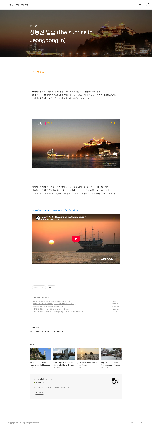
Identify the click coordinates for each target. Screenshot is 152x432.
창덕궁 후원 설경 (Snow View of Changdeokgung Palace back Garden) (56, 312)
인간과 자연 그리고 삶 (19, 4)
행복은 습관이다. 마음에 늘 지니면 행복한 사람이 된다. (51, 387)
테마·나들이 (37, 297)
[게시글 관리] (43, 287)
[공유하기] (40, 287)
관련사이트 (132, 422)
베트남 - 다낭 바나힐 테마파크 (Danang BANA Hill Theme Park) (53, 304)
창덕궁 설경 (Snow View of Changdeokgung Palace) (50, 309)
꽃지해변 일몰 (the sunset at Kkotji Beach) (47, 306)
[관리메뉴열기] (148, 4)
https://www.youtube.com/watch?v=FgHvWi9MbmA (55, 210)
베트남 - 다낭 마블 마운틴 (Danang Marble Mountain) (50, 301)
